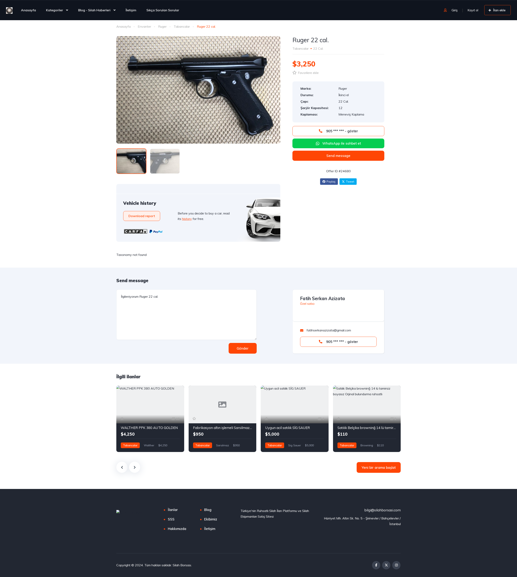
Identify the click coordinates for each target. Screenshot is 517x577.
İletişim (131, 10)
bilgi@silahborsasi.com (382, 510)
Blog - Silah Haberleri (94, 10)
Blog (207, 510)
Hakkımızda (177, 529)
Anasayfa (28, 10)
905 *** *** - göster (341, 131)
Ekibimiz (210, 519)
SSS (171, 519)
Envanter (144, 26)
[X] (386, 565)
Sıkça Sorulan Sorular (162, 10)
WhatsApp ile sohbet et (341, 143)
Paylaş (331, 181)
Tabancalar (182, 26)
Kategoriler (54, 10)
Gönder (243, 348)
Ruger (162, 26)
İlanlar (173, 510)
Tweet (350, 181)
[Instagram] (396, 565)
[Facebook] (376, 565)
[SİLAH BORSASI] (9, 10)
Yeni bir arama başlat (379, 467)
